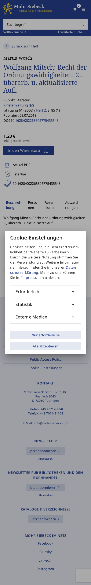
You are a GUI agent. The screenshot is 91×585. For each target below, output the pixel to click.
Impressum (31, 277)
